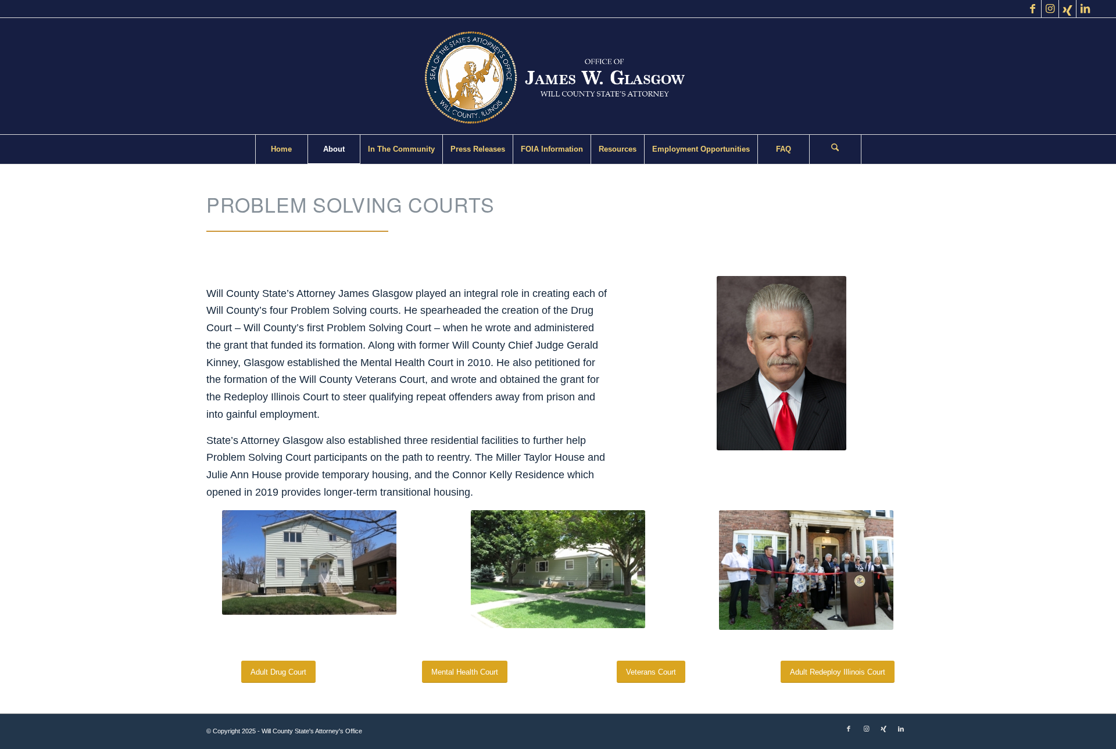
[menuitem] (281, 149)
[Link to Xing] (1067, 8)
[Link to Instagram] (1050, 8)
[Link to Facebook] (1032, 8)
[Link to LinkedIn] (1085, 8)
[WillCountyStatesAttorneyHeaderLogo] (558, 76)
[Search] (835, 149)
